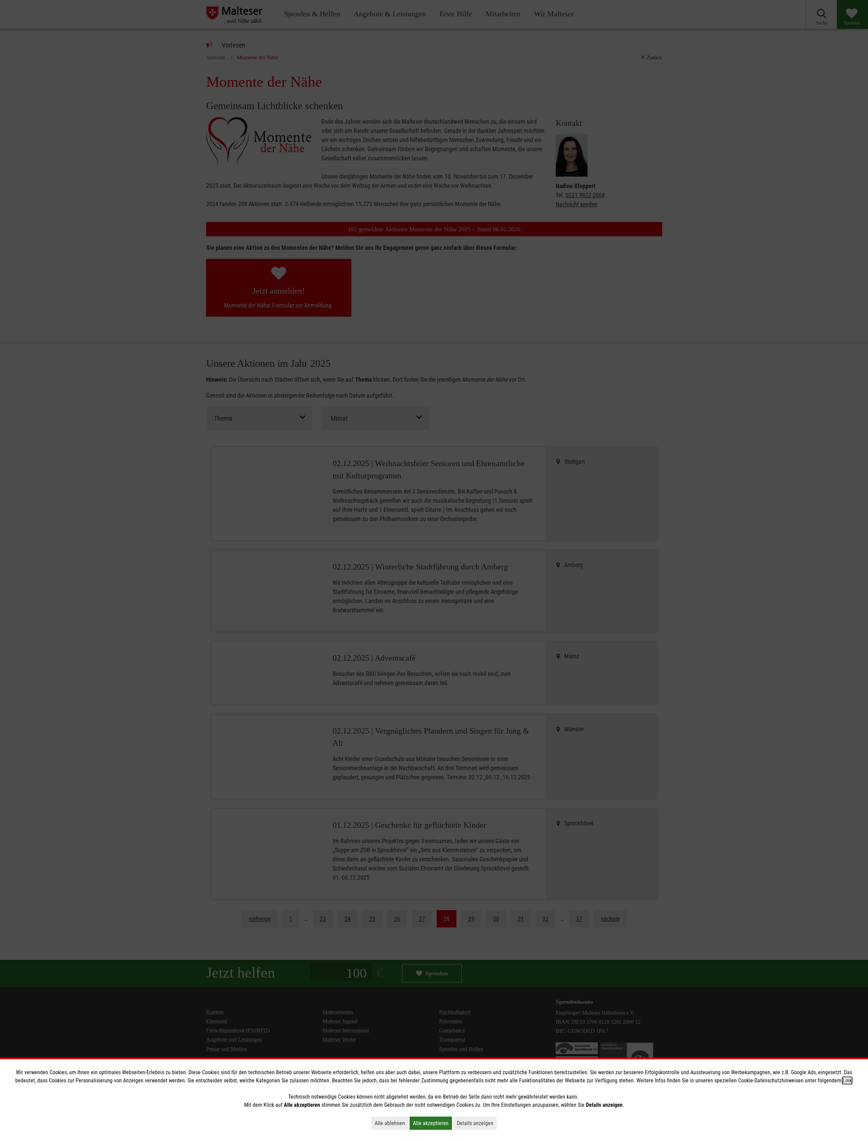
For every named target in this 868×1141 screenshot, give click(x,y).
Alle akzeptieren (432, 1123)
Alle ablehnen (391, 1123)
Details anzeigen (477, 1123)
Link (847, 1080)
